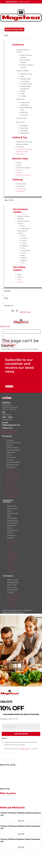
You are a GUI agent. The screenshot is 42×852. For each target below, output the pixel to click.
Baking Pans (24, 133)
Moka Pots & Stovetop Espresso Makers (24, 143)
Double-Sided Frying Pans (25, 87)
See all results (10, 345)
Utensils (19, 163)
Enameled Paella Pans (26, 109)
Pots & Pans (20, 122)
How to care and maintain (12, 588)
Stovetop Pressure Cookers (22, 51)
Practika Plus (26, 250)
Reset (4, 754)
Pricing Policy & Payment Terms (12, 525)
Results (7, 341)
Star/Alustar (25, 228)
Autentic (24, 238)
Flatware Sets (21, 184)
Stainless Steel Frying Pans (25, 80)
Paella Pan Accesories (24, 113)
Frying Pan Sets (26, 84)
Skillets (22, 91)
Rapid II (24, 258)
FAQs (9, 511)
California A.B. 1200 (12, 514)
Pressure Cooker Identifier (23, 217)
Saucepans (24, 130)
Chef (23, 226)
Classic (23, 241)
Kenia (19, 275)
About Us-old (12, 580)
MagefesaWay (12, 582)
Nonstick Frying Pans (26, 75)
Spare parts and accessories (12, 466)
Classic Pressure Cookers (26, 56)
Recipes (10, 592)
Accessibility (12, 518)
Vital (23, 263)
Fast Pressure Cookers (25, 61)
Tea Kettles (20, 147)
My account (12, 506)
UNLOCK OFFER (21, 734)
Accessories (20, 186)
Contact (10, 533)
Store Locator (12, 508)
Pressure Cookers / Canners (27, 66)
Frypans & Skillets (22, 71)
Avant (23, 236)
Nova (23, 248)
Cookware (10, 440)
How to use (11, 585)
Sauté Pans (24, 128)
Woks (22, 93)
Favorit (24, 243)
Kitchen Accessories (23, 168)
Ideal (23, 255)
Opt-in (4, 738)
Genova (20, 277)
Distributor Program (11, 536)
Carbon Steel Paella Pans (25, 104)
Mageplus (24, 245)
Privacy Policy (12, 521)
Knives (18, 165)
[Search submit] (3, 335)
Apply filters (6, 761)
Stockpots (24, 126)
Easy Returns (12, 530)
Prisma (24, 253)
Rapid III (24, 260)
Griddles (23, 96)
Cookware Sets (21, 118)
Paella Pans (20, 99)
